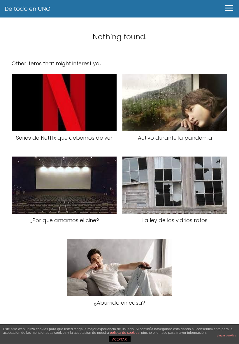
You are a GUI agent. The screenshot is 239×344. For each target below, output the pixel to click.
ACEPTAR (119, 339)
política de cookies (124, 333)
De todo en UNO (27, 9)
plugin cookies (226, 335)
